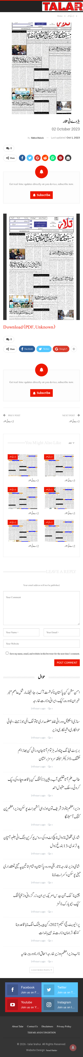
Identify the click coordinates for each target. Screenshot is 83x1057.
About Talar (17, 1026)
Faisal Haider (51, 1050)
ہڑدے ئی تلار (8, 421)
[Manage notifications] (73, 1047)
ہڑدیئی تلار (12, 457)
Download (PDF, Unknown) (29, 327)
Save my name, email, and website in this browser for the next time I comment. (45, 654)
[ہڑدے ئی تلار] (23, 465)
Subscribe (43, 195)
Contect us (32, 1026)
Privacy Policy (64, 1026)
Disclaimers (47, 1026)
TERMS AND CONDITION (41, 1032)
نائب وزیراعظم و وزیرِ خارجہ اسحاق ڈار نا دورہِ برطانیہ (50, 953)
